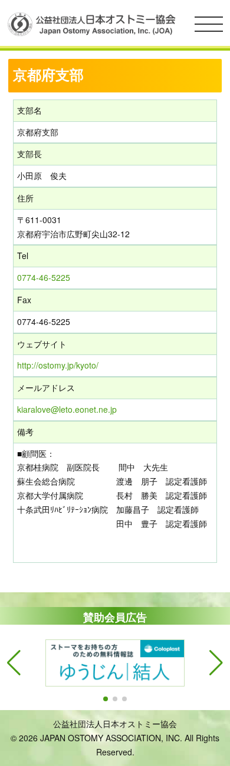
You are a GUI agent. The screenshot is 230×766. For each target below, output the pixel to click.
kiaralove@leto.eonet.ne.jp (67, 409)
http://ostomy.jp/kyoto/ (57, 365)
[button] (105, 699)
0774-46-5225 (43, 277)
